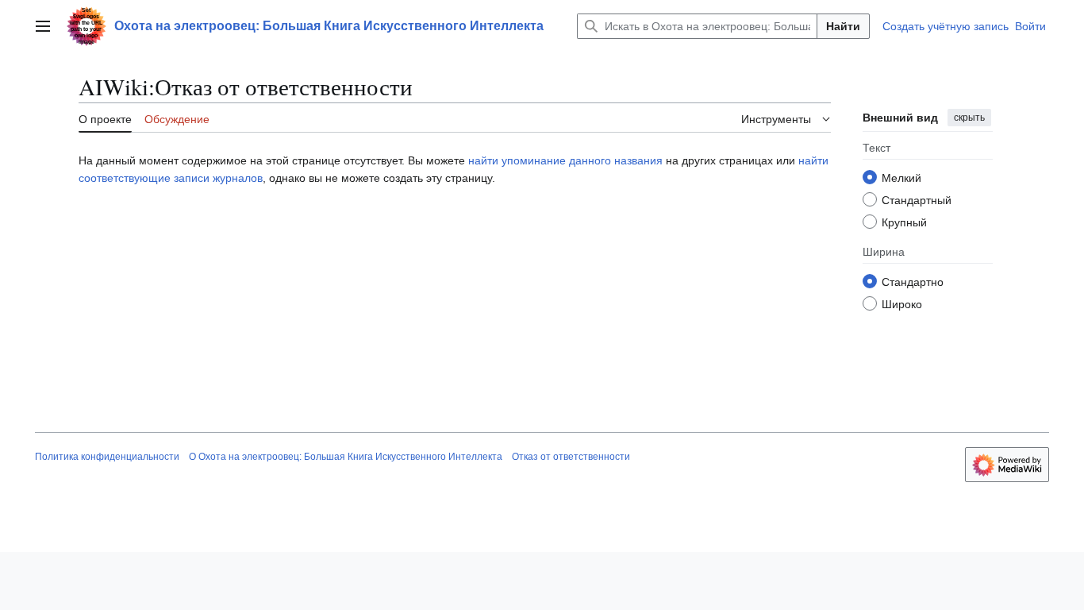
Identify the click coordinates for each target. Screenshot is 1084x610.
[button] (43, 26)
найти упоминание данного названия (565, 160)
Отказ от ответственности (571, 456)
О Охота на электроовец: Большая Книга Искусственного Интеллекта (345, 456)
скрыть (969, 117)
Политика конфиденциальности (107, 456)
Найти (843, 26)
